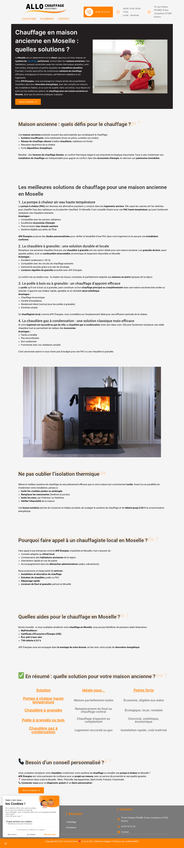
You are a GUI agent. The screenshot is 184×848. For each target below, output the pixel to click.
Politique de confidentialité (126, 841)
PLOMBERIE (47, 18)
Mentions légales (103, 841)
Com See (88, 841)
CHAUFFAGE (29, 18)
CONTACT (64, 18)
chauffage (32, 61)
